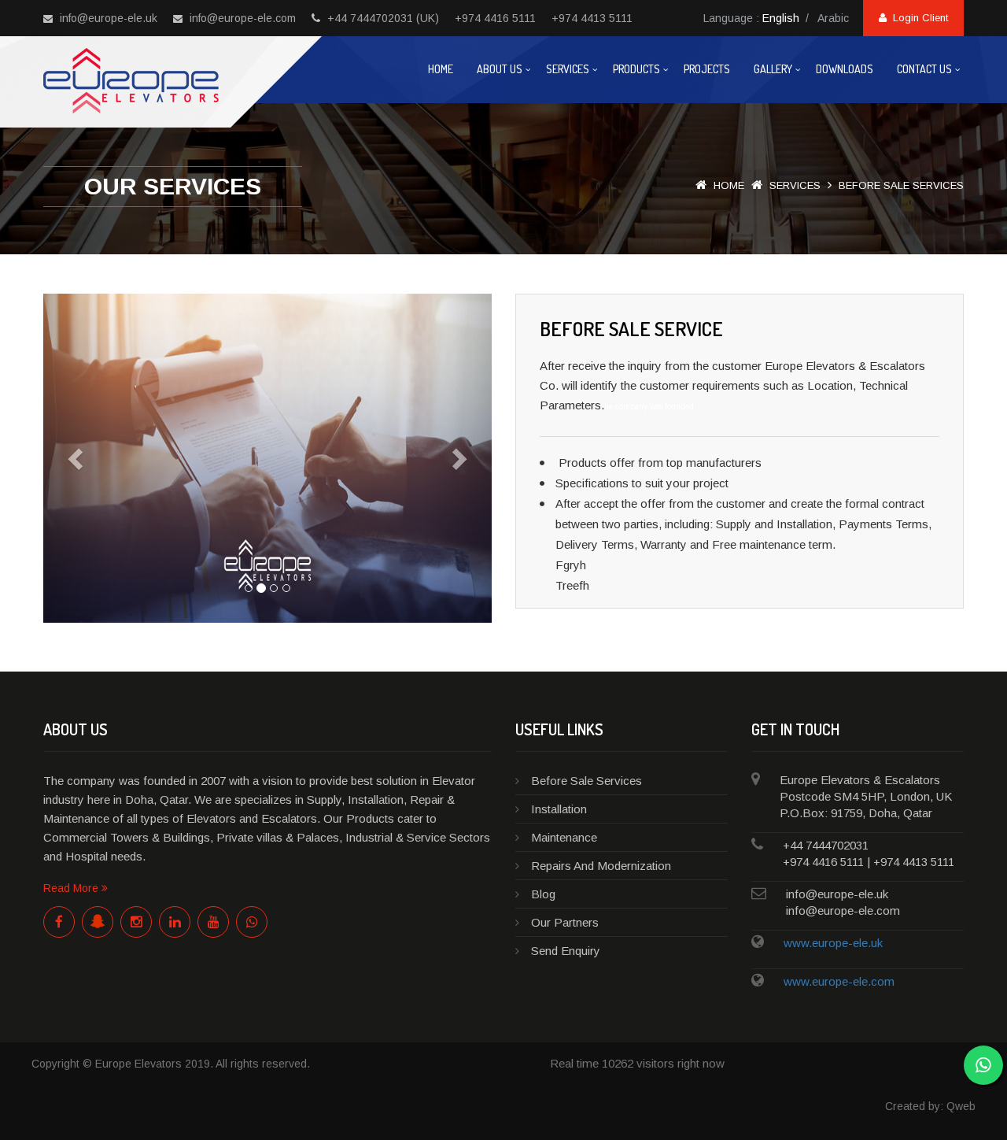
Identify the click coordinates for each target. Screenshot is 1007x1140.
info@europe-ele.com (241, 18)
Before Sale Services (586, 780)
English (780, 18)
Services (567, 69)
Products (636, 69)
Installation (559, 809)
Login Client (917, 18)
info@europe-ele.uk (107, 18)
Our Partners (565, 922)
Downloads (844, 69)
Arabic (833, 18)
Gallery (773, 69)
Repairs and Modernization (601, 865)
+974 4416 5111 (495, 18)
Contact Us (924, 69)
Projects (707, 69)
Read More (72, 888)
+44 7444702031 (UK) (381, 18)
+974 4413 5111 (592, 18)
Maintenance (564, 837)
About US (499, 69)
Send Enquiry (565, 950)
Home (440, 69)
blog (543, 894)
